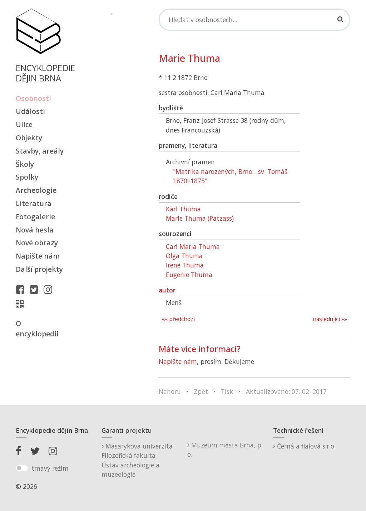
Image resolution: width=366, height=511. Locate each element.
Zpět (201, 391)
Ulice (24, 124)
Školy (25, 164)
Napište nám (38, 256)
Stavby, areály (40, 151)
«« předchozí (178, 319)
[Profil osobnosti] (21, 304)
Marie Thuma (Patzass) (200, 218)
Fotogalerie (35, 216)
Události (30, 111)
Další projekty (39, 269)
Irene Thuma (185, 265)
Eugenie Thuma (189, 274)
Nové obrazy (37, 242)
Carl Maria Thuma (193, 246)
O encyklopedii (37, 329)
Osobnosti (33, 98)
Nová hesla (35, 230)
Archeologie (36, 190)
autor (167, 290)
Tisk (227, 391)
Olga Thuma (184, 255)
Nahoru (170, 391)
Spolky (27, 177)
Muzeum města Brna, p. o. (225, 450)
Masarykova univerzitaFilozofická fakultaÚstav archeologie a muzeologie (137, 460)
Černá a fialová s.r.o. (305, 446)
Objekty (29, 137)
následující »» (330, 319)
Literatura (33, 203)
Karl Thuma (183, 209)
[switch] (22, 468)
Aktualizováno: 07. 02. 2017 (286, 391)
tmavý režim (50, 468)
